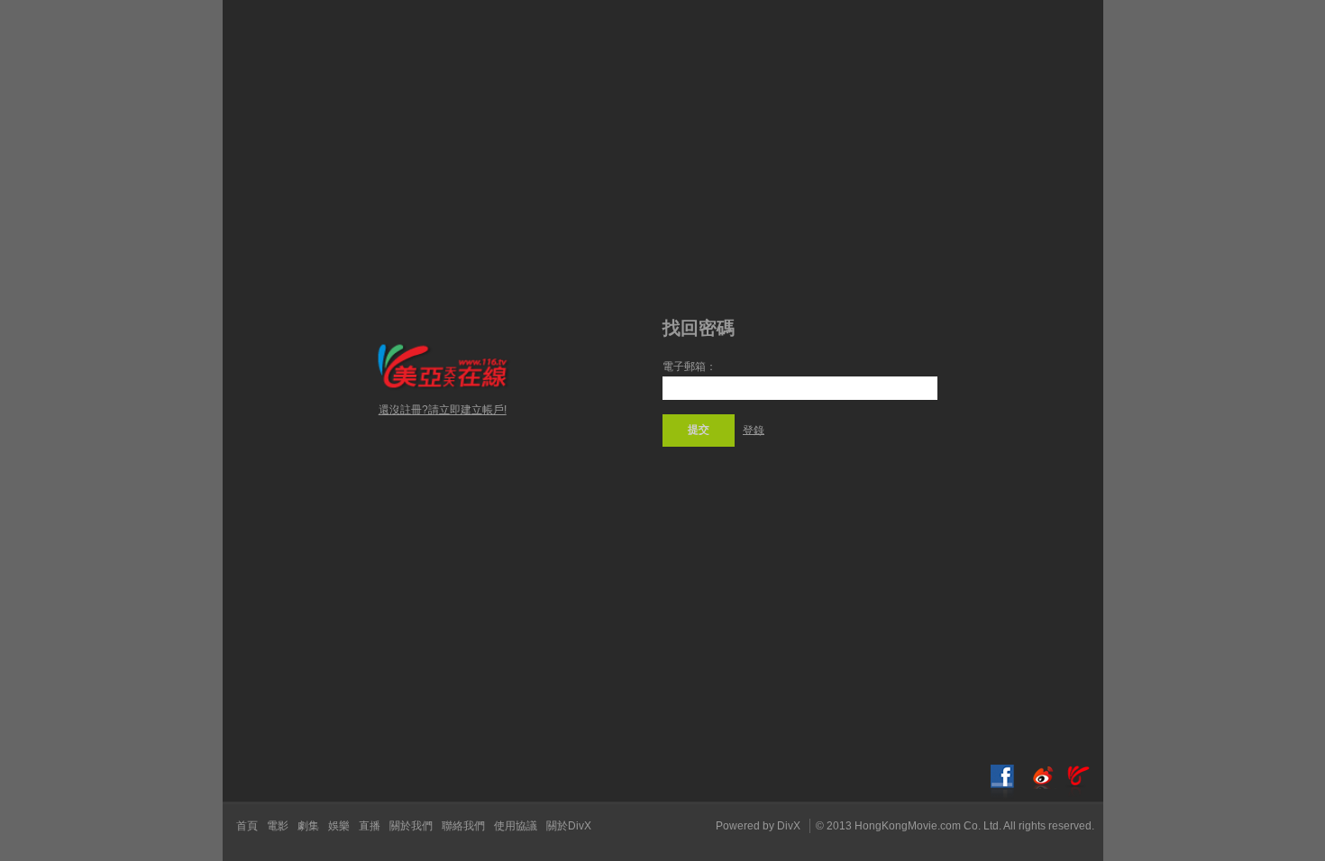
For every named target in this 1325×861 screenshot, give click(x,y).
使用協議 (515, 826)
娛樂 (339, 826)
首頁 (247, 826)
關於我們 (411, 826)
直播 (369, 826)
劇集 (308, 826)
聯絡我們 (463, 826)
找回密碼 (698, 328)
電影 (277, 826)
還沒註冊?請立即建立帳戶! (443, 409)
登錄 (753, 429)
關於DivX (568, 826)
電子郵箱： (689, 366)
